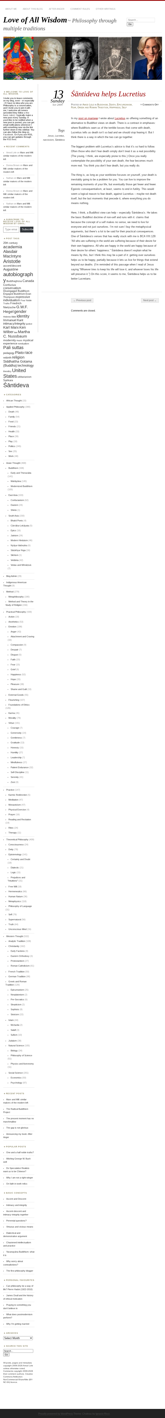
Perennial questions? (16, 1220)
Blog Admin (11, 576)
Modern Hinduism (19, 540)
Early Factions (18, 951)
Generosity (16, 733)
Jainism (14, 535)
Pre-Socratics (17, 999)
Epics (13, 530)
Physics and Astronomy (22, 1063)
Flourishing (13, 700)
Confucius (9, 284)
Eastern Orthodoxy (20, 956)
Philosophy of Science (21, 1055)
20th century (10, 242)
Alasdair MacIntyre (12, 253)
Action (11, 616)
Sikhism (14, 555)
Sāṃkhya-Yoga (18, 550)
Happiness (115, 107)
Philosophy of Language (20, 906)
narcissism (48, 140)
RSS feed (11, 139)
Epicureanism (124, 104)
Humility (14, 752)
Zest (13, 782)
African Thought (14, 400)
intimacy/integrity (14, 323)
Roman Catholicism (20, 966)
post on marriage (88, 118)
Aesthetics (13, 622)
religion (18, 357)
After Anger (56, 9)
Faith (13, 659)
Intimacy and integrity (16, 1205)
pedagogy (8, 352)
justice (29, 324)
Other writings (105, 9)
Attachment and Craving (22, 636)
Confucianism (17, 500)
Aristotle (12, 261)
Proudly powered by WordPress (55, 1413)
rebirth (7, 357)
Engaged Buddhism (14, 293)
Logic (13, 872)
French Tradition (16, 971)
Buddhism (102, 104)
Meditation (13, 799)
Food (10, 421)
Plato (19, 352)
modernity (9, 340)
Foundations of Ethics (19, 705)
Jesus (51, 136)
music (19, 340)
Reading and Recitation (19, 819)
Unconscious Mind (17, 929)
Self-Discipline (17, 772)
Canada (28, 281)
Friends (12, 426)
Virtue (11, 723)
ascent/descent (12, 265)
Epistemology (15, 854)
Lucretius (59, 136)
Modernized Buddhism (21, 486)
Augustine (10, 269)
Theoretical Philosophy (17, 839)
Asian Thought (13, 463)
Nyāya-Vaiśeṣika (19, 545)
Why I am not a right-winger (19, 1177)
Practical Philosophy (16, 612)
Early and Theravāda (21, 473)
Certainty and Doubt (20, 859)
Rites (10, 828)
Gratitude (15, 742)
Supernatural (14, 919)
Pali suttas (13, 347)
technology (26, 365)
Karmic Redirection (17, 795)
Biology (14, 1050)
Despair (14, 649)
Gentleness (16, 737)
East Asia (13, 495)
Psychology (16, 1082)
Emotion (12, 626)
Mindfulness (16, 762)
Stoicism (15, 1014)
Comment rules (80, 9)
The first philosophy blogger (19, 1271)
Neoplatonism (17, 994)
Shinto (14, 510)
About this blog (33, 9)
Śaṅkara (8, 380)
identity (23, 316)
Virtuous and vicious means (19, 1226)
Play (10, 441)
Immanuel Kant (13, 320)
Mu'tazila (15, 1025)
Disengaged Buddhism (16, 291)
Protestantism (17, 961)
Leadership (16, 757)
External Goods (16, 695)
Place (11, 436)
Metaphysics (14, 901)
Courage (15, 728)
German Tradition (17, 976)
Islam (11, 1020)
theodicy (7, 371)
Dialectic (15, 867)
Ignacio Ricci (103, 1413)
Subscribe (27, 229)
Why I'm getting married (17, 1324)
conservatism (12, 288)
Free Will (12, 886)
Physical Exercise (17, 809)
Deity (10, 849)
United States (14, 373)
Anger (13, 631)
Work (11, 456)
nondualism (23, 343)
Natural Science (16, 1045)
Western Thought (14, 936)
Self (124, 107)
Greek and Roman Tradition (92, 107)
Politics (11, 446)
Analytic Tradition (16, 941)
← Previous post (82, 300)
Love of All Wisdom (35, 19)
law (15, 332)
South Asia (13, 515)
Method (9, 591)
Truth (11, 924)
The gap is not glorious (17, 1128)
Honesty (15, 747)
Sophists (15, 1009)
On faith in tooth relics (16, 1183)
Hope (13, 679)
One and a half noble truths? (20, 1152)
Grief (13, 669)
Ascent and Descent (16, 1199)
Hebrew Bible (9, 317)
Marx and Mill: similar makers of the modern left (18, 155)
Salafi (13, 1030)
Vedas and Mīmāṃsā (21, 565)
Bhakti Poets (17, 520)
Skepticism (16, 1004)
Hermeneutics (15, 891)
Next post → (150, 300)
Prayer (11, 814)
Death (112, 104)
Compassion (17, 645)
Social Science (15, 1073)
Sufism (14, 1035)
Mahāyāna (16, 481)
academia (12, 246)
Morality (12, 718)
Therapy (12, 832)
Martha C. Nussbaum (16, 334)
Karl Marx (11, 327)
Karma (11, 713)
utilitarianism (24, 377)
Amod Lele (88, 104)
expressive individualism (16, 298)
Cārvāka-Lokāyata (20, 525)
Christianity (13, 946)
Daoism (14, 505)
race (28, 352)
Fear (73, 107)
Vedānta (15, 560)
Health (11, 431)
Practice (10, 790)
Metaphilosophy (16, 596)
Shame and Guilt (19, 689)
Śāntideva (60, 140)
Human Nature (15, 896)
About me (11, 9)
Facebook (8, 134)
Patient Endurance (20, 767)
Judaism (12, 1040)
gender (20, 311)
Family (11, 417)
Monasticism (14, 805)
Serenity (15, 777)
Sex (10, 451)
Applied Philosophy (15, 407)
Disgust (14, 654)
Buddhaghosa (14, 281)
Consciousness (16, 844)
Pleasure (15, 684)
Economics (16, 1077)
